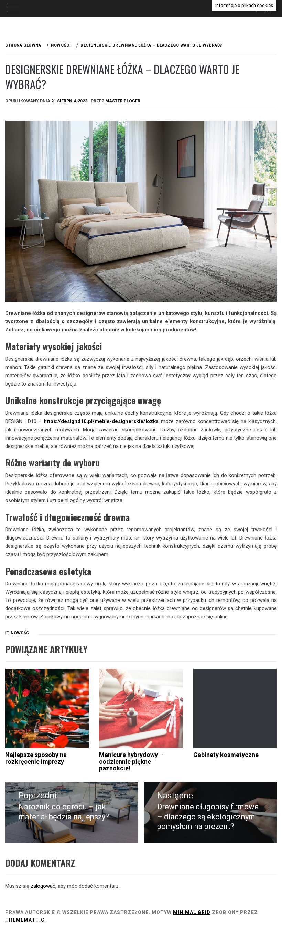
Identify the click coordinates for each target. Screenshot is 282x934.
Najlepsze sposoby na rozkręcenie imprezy (36, 758)
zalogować (43, 886)
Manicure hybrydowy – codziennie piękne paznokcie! (131, 761)
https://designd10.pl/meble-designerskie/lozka (101, 421)
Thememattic (25, 920)
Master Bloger (122, 101)
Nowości (21, 632)
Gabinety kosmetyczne (226, 754)
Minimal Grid (191, 912)
